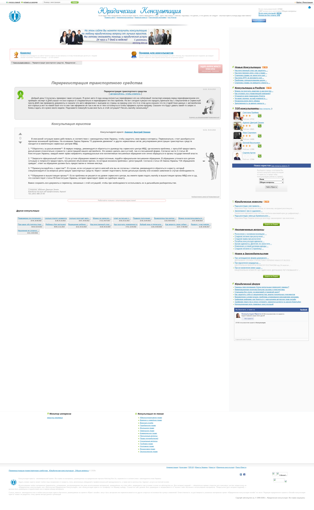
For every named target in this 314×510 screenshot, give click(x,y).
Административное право (151, 418)
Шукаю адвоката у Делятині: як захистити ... (253, 244)
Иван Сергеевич (249, 133)
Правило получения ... (142, 218)
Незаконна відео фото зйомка (247, 101)
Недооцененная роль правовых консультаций (254, 304)
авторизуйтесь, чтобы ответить (125, 94)
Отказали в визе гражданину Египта (250, 96)
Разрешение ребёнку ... (78, 224)
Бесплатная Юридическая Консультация (61, 487)
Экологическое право (149, 452)
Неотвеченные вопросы (249, 229)
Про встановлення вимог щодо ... (248, 268)
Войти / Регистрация (304, 2)
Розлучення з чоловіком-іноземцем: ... (251, 234)
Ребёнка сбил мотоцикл (56, 224)
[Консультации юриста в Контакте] (241, 475)
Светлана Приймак (251, 112)
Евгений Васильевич (251, 143)
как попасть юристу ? (280, 166)
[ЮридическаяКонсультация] (140, 12)
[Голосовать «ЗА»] (20, 134)
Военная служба (146, 423)
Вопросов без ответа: (269, 15)
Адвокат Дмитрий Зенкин (253, 122)
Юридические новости (248, 201)
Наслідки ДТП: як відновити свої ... (249, 78)
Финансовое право (147, 449)
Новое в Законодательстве (251, 253)
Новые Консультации (248, 67)
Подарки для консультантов (156, 52)
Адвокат (146, 482)
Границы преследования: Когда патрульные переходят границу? (262, 287)
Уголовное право (147, 446)
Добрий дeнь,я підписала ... (151, 224)
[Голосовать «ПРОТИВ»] (20, 142)
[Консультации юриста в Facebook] (244, 475)
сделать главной (14, 2)
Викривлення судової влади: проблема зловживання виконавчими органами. (267, 297)
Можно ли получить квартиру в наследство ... (254, 91)
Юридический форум (247, 283)
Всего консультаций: (270, 13)
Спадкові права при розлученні (248, 239)
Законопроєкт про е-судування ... (248, 211)
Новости (212, 467)
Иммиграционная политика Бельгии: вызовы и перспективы (260, 289)
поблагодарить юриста (200, 197)
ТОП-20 (191, 467)
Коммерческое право (148, 433)
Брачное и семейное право (151, 420)
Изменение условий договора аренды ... (251, 246)
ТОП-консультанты (247, 108)
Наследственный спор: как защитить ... (251, 70)
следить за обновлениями (199, 117)
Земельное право (147, 431)
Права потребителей (149, 438)
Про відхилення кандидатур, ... (248, 263)
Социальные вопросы (148, 441)
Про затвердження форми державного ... (252, 258)
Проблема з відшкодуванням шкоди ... (251, 80)
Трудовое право (146, 444)
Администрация (172, 467)
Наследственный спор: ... (101, 224)
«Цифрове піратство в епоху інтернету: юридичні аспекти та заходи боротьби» (268, 302)
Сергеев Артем (249, 153)
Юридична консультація (225, 467)
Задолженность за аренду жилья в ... (250, 103)
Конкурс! (25, 52)
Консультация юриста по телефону (96, 487)
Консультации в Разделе (250, 87)
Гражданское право (148, 425)
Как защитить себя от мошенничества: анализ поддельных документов (265, 294)
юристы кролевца (55, 418)
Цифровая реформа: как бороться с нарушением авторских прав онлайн (265, 299)
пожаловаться (214, 117)
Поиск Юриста (241, 467)
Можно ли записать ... (102, 218)
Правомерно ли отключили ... (30, 218)
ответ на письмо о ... (122, 218)
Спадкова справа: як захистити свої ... (251, 75)
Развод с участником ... (201, 224)
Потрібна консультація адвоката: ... (249, 241)
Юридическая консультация (29, 487)
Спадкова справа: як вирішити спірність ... (252, 83)
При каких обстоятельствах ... (30, 224)
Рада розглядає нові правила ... (248, 206)
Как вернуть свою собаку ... (177, 224)
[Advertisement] (250, 48)
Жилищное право (147, 428)
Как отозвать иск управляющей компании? (253, 93)
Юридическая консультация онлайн (242, 492)
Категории (183, 467)
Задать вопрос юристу (27, 482)
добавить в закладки (30, 2)
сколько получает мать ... (80, 218)
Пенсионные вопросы (148, 436)
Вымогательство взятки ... (165, 218)
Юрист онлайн (93, 492)
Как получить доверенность (125, 224)
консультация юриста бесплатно (54, 492)
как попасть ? (266, 109)
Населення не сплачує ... (28, 231)
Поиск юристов (262, 165)
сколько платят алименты (56, 218)
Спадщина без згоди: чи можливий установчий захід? (257, 292)
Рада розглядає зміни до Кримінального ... (252, 216)
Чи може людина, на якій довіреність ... (251, 98)
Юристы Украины (201, 467)
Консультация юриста (21, 63)
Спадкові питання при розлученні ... (250, 236)
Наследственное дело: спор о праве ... (251, 73)
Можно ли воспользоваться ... (191, 218)
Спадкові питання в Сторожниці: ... (249, 249)
